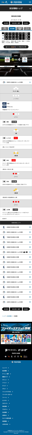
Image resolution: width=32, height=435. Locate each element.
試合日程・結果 (16, 23)
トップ (4, 316)
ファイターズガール (7, 394)
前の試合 (6, 23)
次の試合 (26, 23)
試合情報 (9, 316)
